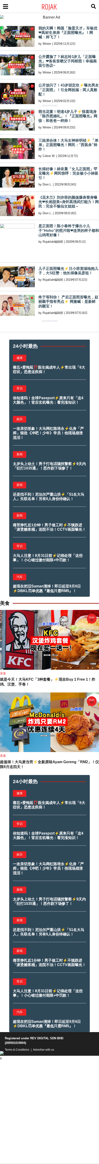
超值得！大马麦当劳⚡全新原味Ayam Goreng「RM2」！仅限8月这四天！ (49, 764)
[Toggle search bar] (93, 6)
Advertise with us (43, 1049)
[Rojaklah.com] (55, 6)
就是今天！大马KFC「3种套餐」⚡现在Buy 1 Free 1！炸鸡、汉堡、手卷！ (47, 681)
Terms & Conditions (17, 1049)
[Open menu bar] (5, 6)
